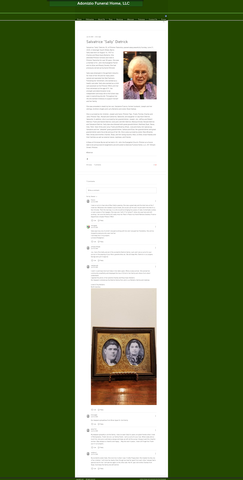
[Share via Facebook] (87, 159)
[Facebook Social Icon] (166, 16)
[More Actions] (155, 201)
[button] (164, 21)
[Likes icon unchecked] (92, 220)
